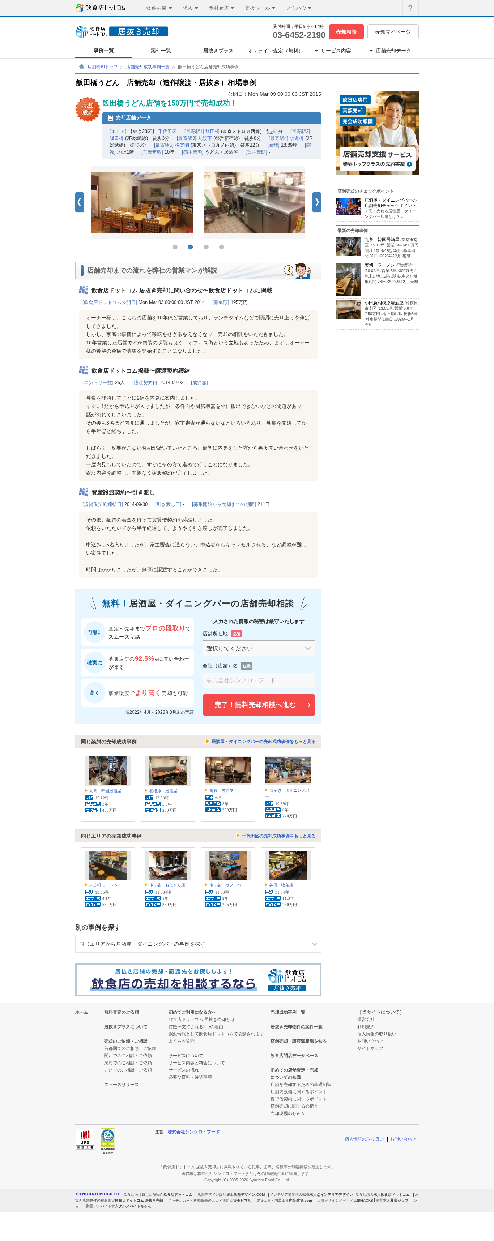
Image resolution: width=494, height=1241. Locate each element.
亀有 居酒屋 (221, 790)
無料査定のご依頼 (121, 1012)
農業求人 (383, 1200)
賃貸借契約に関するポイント (299, 1099)
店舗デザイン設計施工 (215, 1195)
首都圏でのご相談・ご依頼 (130, 1048)
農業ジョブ (399, 1200)
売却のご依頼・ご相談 (126, 1041)
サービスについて (186, 1055)
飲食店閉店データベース (294, 1055)
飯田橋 (212, 131)
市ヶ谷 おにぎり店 (167, 885)
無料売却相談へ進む (255, 704)
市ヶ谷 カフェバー (227, 885)
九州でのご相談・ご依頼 (128, 1070)
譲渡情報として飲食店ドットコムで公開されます (216, 1033)
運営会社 (366, 1019)
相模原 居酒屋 (163, 791)
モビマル (244, 1200)
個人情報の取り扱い (376, 1033)
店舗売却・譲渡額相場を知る (299, 1041)
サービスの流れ (184, 1070)
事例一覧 (104, 50)
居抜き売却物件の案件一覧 (297, 1026)
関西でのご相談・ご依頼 (128, 1055)
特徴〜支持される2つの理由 (196, 1026)
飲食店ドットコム (177, 1195)
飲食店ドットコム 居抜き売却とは (202, 1019)
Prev (79, 202)
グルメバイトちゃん (135, 1206)
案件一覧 (161, 50)
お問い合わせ (370, 1041)
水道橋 (297, 138)
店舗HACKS (363, 1200)
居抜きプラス (218, 50)
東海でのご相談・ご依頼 (128, 1062)
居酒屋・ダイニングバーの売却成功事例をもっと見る (264, 741)
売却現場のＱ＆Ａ (288, 1113)
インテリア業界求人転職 (290, 1195)
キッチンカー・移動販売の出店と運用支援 (202, 1200)
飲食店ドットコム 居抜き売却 (139, 1200)
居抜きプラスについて (126, 1026)
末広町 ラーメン (103, 885)
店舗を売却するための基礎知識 (301, 1084)
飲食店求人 (364, 1195)
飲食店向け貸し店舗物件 (143, 1195)
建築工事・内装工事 (272, 1200)
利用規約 (366, 1026)
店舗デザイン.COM (249, 1195)
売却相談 (346, 32)
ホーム (81, 1012)
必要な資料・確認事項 (190, 1077)
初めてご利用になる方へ (192, 1012)
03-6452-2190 (299, 35)
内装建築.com (300, 1200)
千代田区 (167, 131)
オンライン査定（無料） (275, 50)
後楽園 (182, 145)
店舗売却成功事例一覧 (148, 66)
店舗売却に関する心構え (294, 1106)
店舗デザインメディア (335, 1200)
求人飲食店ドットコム (392, 1195)
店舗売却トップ (103, 66)
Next (316, 202)
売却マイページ (393, 32)
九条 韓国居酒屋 (105, 791)
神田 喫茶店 (281, 885)
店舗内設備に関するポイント (299, 1091)
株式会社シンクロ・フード (194, 1131)
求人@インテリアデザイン (331, 1195)
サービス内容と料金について (197, 1062)
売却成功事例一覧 (288, 1012)
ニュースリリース (121, 1084)
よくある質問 (182, 1041)
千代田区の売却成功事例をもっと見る (279, 835)
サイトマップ (370, 1048)
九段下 (205, 138)
